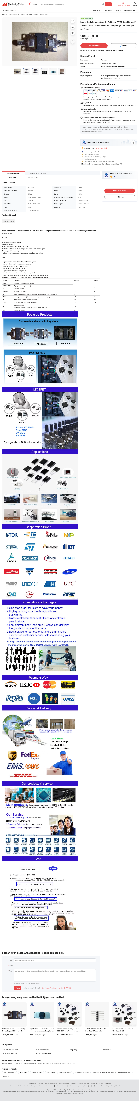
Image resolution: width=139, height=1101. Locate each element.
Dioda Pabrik (51, 1073)
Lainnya (4, 1076)
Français (41, 1086)
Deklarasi (40, 1083)
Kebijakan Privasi (64, 1083)
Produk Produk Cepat (97, 1083)
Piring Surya (23, 1073)
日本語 (90, 1086)
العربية (78, 1086)
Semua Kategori (10, 10)
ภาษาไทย (101, 1086)
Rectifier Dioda (44, 14)
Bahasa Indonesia (124, 1086)
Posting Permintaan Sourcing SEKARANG (56, 988)
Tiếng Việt (114, 1086)
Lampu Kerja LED (75, 1050)
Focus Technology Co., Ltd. (64, 1090)
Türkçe (107, 1086)
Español (26, 1086)
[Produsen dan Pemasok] (13, 4)
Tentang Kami (32, 1083)
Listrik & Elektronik (14, 14)
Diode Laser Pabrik (9, 1073)
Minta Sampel (118, 50)
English (20, 1086)
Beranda (4, 14)
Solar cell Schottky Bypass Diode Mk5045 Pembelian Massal (112, 1073)
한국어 (84, 1086)
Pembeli (95, 10)
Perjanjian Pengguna (51, 1083)
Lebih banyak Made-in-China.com (80, 1083)
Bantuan (108, 10)
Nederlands (71, 1086)
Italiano (58, 1086)
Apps (117, 10)
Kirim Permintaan (94, 46)
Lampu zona (107, 1050)
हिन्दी (95, 1086)
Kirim (18, 988)
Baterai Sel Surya (37, 1073)
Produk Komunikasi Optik (10, 1050)
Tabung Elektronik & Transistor (29, 14)
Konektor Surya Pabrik (82, 1073)
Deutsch (64, 1086)
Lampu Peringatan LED (9, 1053)
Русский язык (49, 1086)
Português (34, 1086)
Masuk (135, 5)
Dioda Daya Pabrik (65, 1073)
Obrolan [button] (125, 46)
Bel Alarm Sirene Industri (43, 1053)
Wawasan (108, 1083)
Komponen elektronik (42, 1050)
